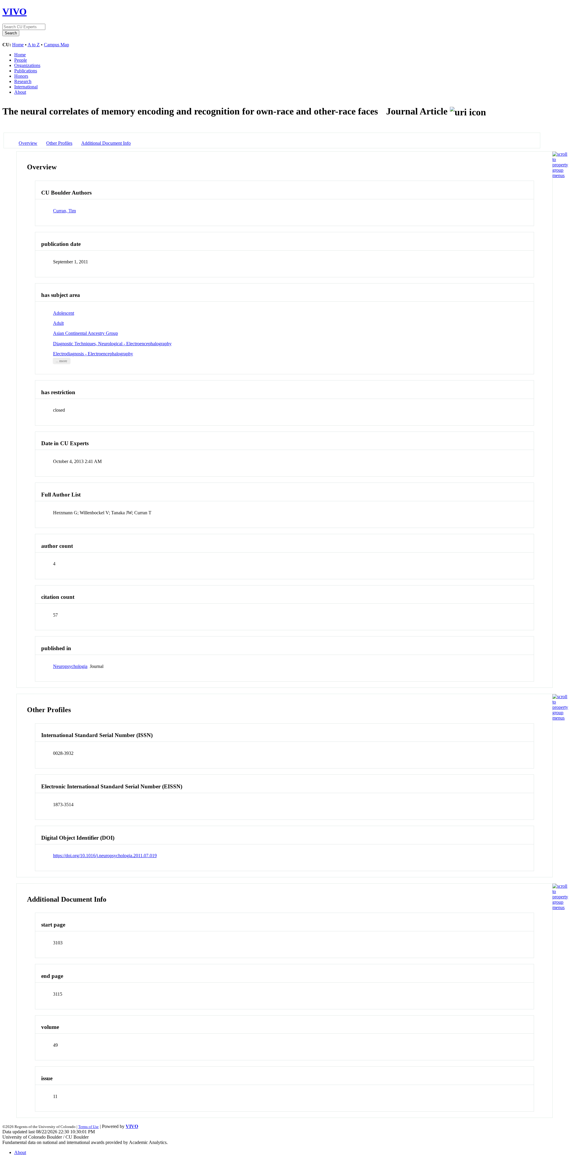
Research (22, 81)
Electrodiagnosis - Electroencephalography (93, 353)
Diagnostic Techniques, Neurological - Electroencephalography (112, 343)
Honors (21, 76)
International (26, 86)
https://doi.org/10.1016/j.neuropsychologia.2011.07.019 (105, 855)
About (20, 92)
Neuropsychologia (70, 666)
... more (61, 361)
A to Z (34, 44)
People (20, 60)
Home (18, 44)
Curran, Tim (64, 210)
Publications (25, 70)
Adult (58, 323)
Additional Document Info (106, 143)
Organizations (27, 65)
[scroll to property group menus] (560, 175)
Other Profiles (59, 143)
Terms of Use (88, 1126)
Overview (28, 143)
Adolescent (63, 313)
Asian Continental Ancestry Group (85, 333)
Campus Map (56, 44)
